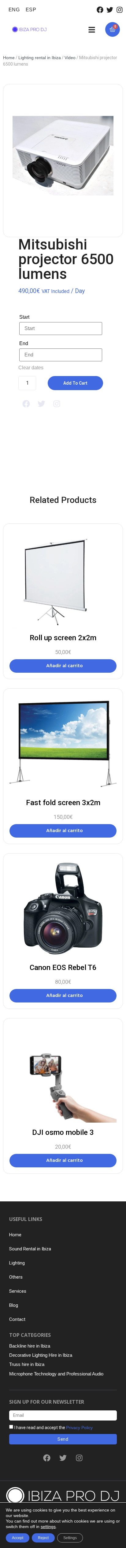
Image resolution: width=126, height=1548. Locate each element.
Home (9, 57)
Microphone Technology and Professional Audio (56, 1373)
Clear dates (30, 367)
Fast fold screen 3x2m (63, 802)
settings (48, 1526)
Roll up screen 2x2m (63, 637)
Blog (13, 1305)
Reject (43, 1538)
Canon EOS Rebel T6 (63, 967)
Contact (17, 1319)
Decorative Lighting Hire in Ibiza (40, 1355)
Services (17, 1291)
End (23, 343)
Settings (70, 1538)
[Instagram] (119, 9)
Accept (17, 1538)
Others (16, 1277)
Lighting (17, 1263)
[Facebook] (100, 9)
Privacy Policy (79, 1427)
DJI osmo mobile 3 (63, 1132)
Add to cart (75, 383)
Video (70, 57)
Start (24, 317)
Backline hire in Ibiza (29, 1345)
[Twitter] (109, 9)
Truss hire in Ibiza (26, 1364)
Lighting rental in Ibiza (39, 57)
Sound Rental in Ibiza (30, 1249)
